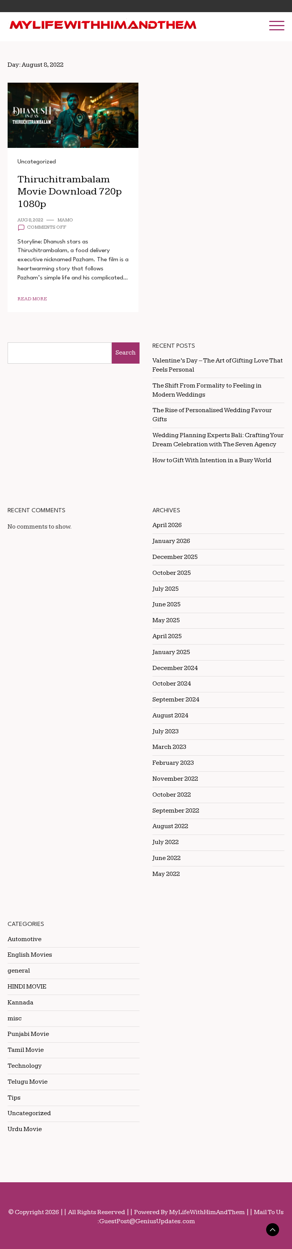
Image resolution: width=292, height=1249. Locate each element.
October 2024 (171, 683)
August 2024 (170, 715)
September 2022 (175, 810)
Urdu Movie (25, 1129)
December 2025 (175, 557)
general (19, 970)
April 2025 (167, 636)
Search (126, 352)
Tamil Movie (26, 1050)
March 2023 (169, 747)
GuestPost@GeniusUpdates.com (147, 1221)
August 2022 (170, 826)
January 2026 (171, 541)
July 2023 (165, 731)
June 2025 (166, 604)
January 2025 (171, 652)
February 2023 (173, 763)
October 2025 (171, 573)
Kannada (20, 1002)
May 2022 (166, 874)
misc (15, 1018)
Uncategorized (36, 162)
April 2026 (167, 525)
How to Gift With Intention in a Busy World (211, 460)
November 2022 (175, 779)
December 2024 (175, 668)
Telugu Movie (28, 1082)
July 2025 (165, 589)
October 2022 (171, 795)
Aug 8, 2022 (30, 220)
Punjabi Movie (28, 1034)
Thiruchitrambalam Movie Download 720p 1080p (69, 191)
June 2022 (166, 858)
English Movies (30, 955)
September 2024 (175, 699)
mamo (65, 220)
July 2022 (165, 842)
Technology (25, 1066)
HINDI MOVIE (27, 986)
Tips (14, 1098)
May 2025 (166, 620)
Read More (32, 299)
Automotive (24, 939)
